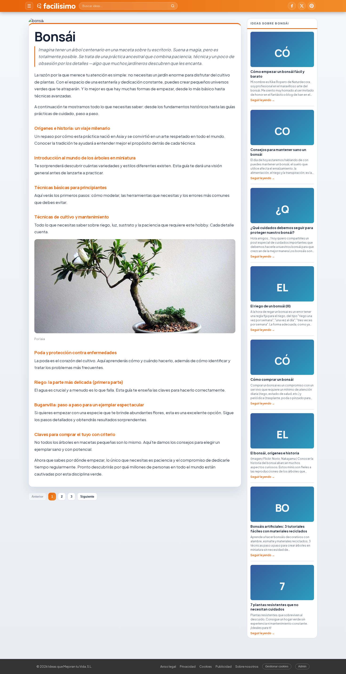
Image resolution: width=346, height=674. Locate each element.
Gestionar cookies (276, 666)
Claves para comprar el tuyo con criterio (74, 434)
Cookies (205, 666)
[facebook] (292, 6)
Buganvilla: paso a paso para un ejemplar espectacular (89, 405)
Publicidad (224, 666)
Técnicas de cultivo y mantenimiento (71, 217)
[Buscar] (172, 5)
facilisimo (59, 6)
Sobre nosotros (246, 666)
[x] (302, 6)
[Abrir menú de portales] (29, 6)
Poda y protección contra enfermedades (75, 352)
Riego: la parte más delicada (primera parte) (78, 382)
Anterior (37, 496)
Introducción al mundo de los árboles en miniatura (85, 158)
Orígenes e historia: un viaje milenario (72, 128)
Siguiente (87, 496)
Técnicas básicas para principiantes (70, 187)
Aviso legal (168, 666)
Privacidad (188, 666)
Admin (302, 666)
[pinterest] (312, 6)
